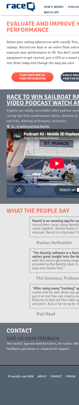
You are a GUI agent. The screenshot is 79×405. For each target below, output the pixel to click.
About (42, 376)
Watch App (51, 12)
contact (56, 376)
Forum (70, 376)
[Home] (21, 7)
